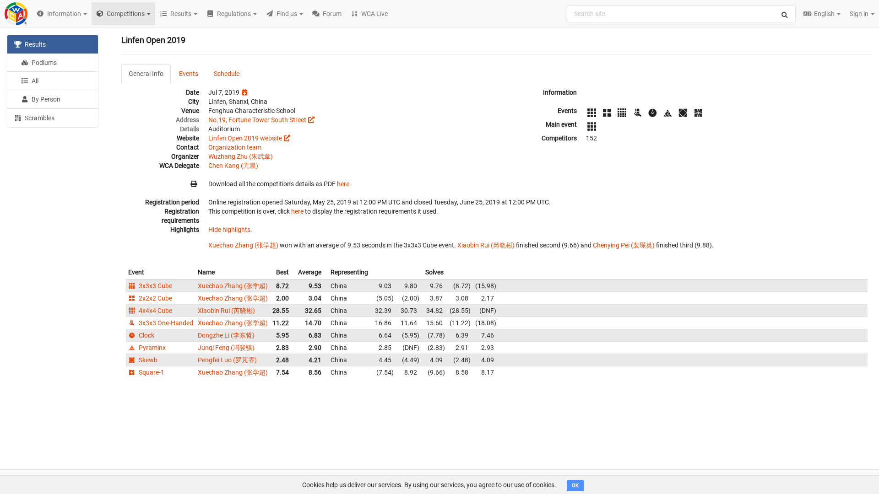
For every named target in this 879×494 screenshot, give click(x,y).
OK (575, 486)
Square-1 (150, 372)
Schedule (226, 73)
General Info (146, 73)
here (343, 184)
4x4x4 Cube (154, 310)
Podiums (43, 62)
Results (34, 44)
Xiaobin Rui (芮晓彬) (486, 245)
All (34, 81)
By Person (45, 99)
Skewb (147, 360)
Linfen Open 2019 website (245, 138)
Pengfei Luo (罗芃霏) (227, 360)
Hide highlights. (230, 229)
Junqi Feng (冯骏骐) (226, 347)
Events (188, 73)
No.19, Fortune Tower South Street (257, 120)
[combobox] (681, 13)
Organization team (234, 147)
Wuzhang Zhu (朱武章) (240, 156)
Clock (145, 335)
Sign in (860, 13)
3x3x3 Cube (154, 286)
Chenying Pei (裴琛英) (624, 245)
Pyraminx (151, 347)
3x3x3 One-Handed (165, 323)
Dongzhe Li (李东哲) (226, 335)
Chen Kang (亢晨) (233, 165)
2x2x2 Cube (154, 298)
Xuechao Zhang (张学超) (243, 245)
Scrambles (38, 118)
